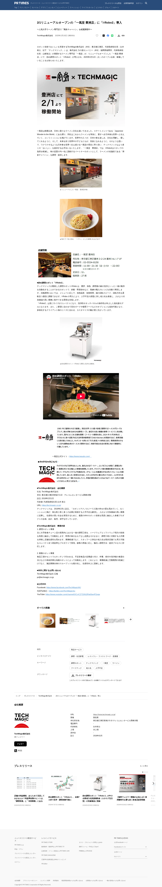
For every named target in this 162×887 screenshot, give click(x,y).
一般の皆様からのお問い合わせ (116, 881)
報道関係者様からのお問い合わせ (72, 881)
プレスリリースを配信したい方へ (25, 858)
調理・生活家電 (77, 656)
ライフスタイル (88, 7)
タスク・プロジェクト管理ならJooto (90, 842)
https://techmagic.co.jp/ (51, 505)
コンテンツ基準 (45, 881)
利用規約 (56, 881)
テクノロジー (25, 7)
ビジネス (99, 7)
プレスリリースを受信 (113, 3)
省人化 (88, 668)
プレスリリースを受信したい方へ (25, 853)
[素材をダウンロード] (119, 35)
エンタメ (51, 7)
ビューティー (62, 7)
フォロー (20, 744)
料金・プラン (19, 849)
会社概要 (17, 881)
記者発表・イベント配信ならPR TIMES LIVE (55, 851)
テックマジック (92, 663)
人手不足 (99, 668)
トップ (18, 696)
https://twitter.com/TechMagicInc (62, 591)
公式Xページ (118, 852)
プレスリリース (29, 696)
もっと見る (144, 766)
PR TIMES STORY (47, 842)
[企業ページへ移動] (21, 721)
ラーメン (115, 663)
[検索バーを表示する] (146, 3)
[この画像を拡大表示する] (47, 621)
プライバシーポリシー (30, 881)
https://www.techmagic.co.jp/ (104, 714)
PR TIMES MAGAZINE (49, 855)
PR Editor (44, 864)
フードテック (76, 668)
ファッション (75, 7)
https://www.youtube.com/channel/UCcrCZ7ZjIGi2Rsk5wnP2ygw (73, 594)
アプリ (43, 7)
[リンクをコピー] (123, 35)
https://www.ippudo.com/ (80, 456)
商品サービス (76, 650)
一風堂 (105, 663)
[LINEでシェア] (112, 35)
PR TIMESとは (19, 845)
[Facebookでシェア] (108, 35)
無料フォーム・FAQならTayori (89, 847)
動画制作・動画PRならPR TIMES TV (53, 847)
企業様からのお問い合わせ (94, 881)
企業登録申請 (129, 3)
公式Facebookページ (120, 842)
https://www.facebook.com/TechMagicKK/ (63, 587)
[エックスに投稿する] (104, 35)
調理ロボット (76, 663)
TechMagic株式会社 (45, 696)
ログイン (139, 3)
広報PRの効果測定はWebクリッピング (54, 859)
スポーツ (115, 7)
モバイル (35, 7)
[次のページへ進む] (130, 619)
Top (15, 7)
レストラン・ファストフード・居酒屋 (103, 656)
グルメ (107, 7)
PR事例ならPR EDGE (85, 851)
